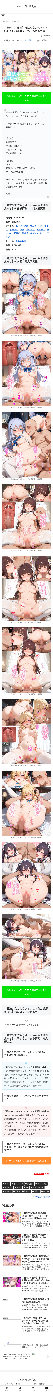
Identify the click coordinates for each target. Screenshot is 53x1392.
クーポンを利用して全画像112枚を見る (26, 1160)
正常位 (17, 233)
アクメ (7, 1184)
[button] (47, 736)
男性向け (30, 229)
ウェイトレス (36, 226)
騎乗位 (25, 233)
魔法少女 (46, 1191)
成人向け (41, 229)
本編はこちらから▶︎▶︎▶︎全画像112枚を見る (26, 97)
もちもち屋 (26, 40)
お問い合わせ (39, 1384)
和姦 (22, 229)
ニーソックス (22, 226)
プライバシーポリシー (14, 1384)
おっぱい (14, 229)
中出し (19, 1187)
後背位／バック (37, 233)
